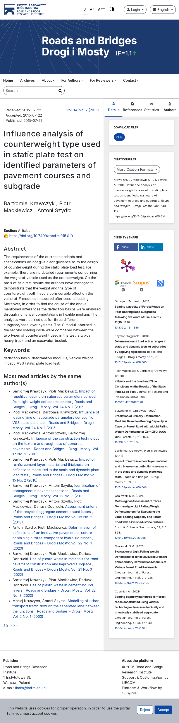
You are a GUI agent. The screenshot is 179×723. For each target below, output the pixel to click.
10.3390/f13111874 (127, 442)
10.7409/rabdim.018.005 (131, 362)
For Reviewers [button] (102, 80)
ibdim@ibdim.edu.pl (30, 688)
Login (135, 9)
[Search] (60, 90)
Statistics (151, 110)
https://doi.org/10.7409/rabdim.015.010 (40, 236)
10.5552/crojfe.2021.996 (131, 628)
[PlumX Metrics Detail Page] (127, 266)
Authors (170, 110)
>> (15, 625)
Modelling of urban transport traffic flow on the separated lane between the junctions (56, 606)
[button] (126, 247)
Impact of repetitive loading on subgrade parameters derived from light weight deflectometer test (54, 396)
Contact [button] (129, 80)
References (132, 110)
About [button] (47, 80)
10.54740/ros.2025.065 (130, 537)
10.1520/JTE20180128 (129, 402)
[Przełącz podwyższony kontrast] (112, 9)
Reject (145, 710)
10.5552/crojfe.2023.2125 (132, 583)
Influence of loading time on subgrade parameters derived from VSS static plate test (55, 417)
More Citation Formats (136, 169)
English (163, 9)
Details (113, 110)
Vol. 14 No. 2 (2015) (82, 110)
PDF (119, 137)
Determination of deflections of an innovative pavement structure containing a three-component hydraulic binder (54, 532)
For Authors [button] (70, 80)
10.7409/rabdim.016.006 (131, 487)
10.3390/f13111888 (127, 327)
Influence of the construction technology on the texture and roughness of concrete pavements (56, 443)
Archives (27, 80)
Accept (163, 710)
